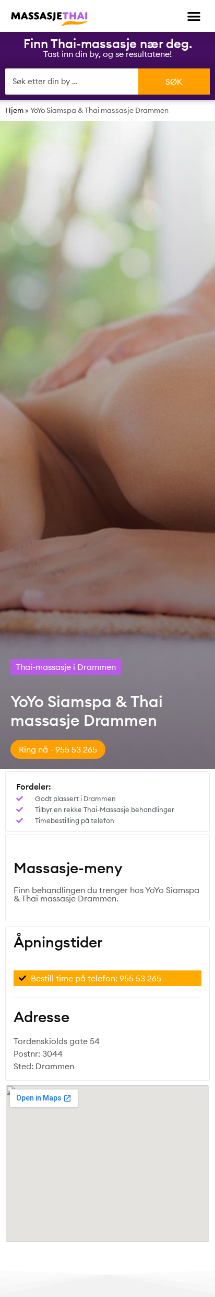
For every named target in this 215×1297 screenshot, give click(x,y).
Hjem (14, 110)
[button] (194, 16)
